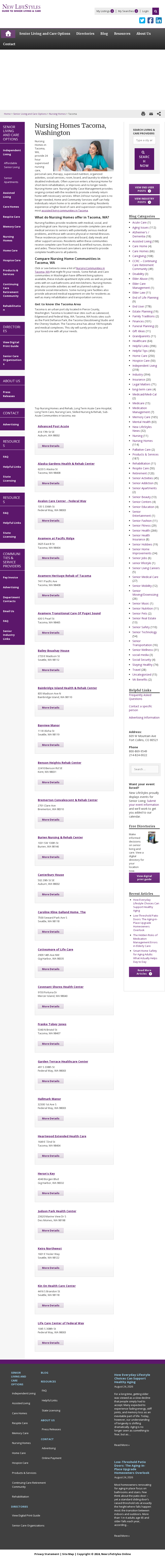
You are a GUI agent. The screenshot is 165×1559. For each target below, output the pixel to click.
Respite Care (140, 468)
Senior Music (140, 603)
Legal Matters (141, 384)
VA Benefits (139, 679)
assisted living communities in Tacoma (64, 210)
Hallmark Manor (49, 1099)
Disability (138, 274)
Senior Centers (142, 502)
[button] (144, 189)
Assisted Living (142, 241)
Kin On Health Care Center (57, 1286)
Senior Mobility (142, 586)
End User (138, 306)
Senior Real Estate (144, 618)
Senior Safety (141, 627)
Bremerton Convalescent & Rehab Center (68, 800)
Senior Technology (144, 632)
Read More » (122, 1445)
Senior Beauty (141, 497)
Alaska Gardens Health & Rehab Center (66, 464)
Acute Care (139, 222)
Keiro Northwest (50, 1248)
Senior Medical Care (145, 577)
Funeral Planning (143, 326)
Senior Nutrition (142, 608)
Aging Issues (140, 227)
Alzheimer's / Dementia (140, 234)
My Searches (126, 11)
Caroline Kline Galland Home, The (62, 912)
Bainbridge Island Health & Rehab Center (67, 688)
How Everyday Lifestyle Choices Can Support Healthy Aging (146, 905)
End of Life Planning (145, 297)
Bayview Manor (49, 725)
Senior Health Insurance (141, 537)
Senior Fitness (141, 525)
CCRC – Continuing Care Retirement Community (144, 265)
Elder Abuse (140, 279)
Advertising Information (144, 717)
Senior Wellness (142, 650)
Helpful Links (140, 346)
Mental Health (141, 422)
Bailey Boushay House (53, 650)
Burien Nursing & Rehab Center (60, 837)
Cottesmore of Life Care (55, 949)
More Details (50, 446)
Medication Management (141, 410)
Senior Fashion (142, 521)
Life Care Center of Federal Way (61, 1323)
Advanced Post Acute (53, 426)
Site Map (68, 1554)
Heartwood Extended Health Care (62, 1136)
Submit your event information (144, 803)
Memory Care (141, 417)
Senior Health (141, 530)
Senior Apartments (144, 488)
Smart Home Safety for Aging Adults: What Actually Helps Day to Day (145, 956)
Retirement (139, 473)
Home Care (139, 356)
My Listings (103, 11)
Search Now (144, 161)
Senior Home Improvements (142, 551)
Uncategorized (141, 674)
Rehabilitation (141, 463)
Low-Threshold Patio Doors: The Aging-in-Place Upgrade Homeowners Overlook (145, 923)
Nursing (137, 436)
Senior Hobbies (142, 544)
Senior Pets (139, 613)
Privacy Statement (46, 1554)
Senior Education (143, 507)
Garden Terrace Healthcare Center (63, 1061)
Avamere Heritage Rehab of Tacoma (64, 576)
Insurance (138, 379)
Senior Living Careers (146, 568)
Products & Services (145, 454)
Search (155, 11)
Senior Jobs (139, 558)
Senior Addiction (143, 483)
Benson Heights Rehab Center (59, 763)
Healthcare (139, 341)
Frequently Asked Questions (140, 697)
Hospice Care (141, 360)
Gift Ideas (138, 331)
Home (7, 113)
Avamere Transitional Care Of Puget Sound (69, 613)
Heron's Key (46, 1173)
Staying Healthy (142, 665)
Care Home (139, 246)
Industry (137, 374)
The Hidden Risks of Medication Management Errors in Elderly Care (145, 940)
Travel (136, 670)
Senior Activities (142, 478)
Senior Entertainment (141, 514)
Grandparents (141, 336)
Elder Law (138, 292)
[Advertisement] (82, 80)
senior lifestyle (141, 563)
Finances (138, 321)
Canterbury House (51, 875)
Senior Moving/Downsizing (145, 593)
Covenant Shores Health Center (61, 987)
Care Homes (140, 251)
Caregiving (139, 256)
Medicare (138, 403)
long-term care (142, 389)
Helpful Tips (140, 351)
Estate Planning (142, 311)
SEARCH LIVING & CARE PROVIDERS (144, 131)
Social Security (141, 660)
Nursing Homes (57, 113)
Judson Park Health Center (57, 1211)
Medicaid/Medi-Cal (144, 394)
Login (145, 11)
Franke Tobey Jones (52, 1024)
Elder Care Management (141, 286)
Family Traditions (143, 316)
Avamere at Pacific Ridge (56, 538)
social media (140, 655)
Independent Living (144, 366)
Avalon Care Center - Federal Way (62, 501)
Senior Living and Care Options (29, 113)
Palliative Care (141, 449)
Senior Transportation (142, 643)
